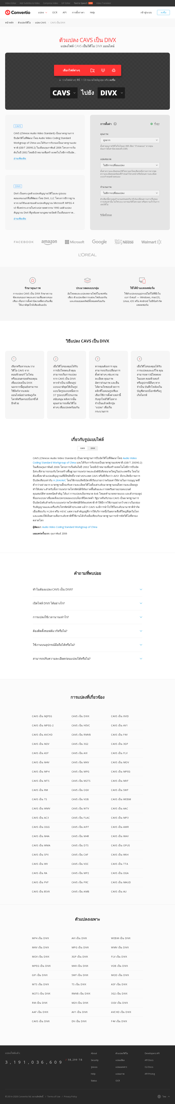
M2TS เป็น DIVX (41, 993)
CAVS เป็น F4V (119, 734)
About (94, 1053)
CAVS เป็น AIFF (80, 827)
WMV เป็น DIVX (120, 947)
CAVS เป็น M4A (40, 836)
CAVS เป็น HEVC (81, 725)
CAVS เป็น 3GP (119, 743)
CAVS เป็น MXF (119, 780)
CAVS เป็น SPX (40, 854)
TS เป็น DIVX (79, 984)
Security (94, 1060)
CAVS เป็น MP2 (80, 873)
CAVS (82, 448)
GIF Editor (65, 3)
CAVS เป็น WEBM (121, 799)
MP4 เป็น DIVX (40, 938)
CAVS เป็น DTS (80, 845)
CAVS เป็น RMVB (81, 734)
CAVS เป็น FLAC (81, 817)
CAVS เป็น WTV (80, 808)
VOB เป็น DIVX (119, 965)
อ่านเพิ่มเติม (20, 158)
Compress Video (50, 3)
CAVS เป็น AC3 (40, 817)
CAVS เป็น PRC (80, 882)
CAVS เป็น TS (39, 799)
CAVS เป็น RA (39, 873)
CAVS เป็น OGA (120, 873)
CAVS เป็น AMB (80, 891)
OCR (54, 12)
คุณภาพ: (104, 134)
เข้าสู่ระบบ (146, 12)
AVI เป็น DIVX (79, 938)
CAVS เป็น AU (119, 891)
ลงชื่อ (163, 12)
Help (92, 12)
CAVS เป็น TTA (119, 863)
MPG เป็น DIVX (80, 947)
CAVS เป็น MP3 (120, 817)
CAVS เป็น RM (40, 790)
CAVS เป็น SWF (119, 790)
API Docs (149, 1060)
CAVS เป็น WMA (41, 845)
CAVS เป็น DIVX (80, 716)
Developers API (152, 1053)
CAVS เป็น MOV (120, 762)
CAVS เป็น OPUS (120, 845)
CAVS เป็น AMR (120, 827)
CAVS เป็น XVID (120, 716)
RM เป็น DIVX (40, 1002)
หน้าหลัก (9, 22)
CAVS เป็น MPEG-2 (43, 725)
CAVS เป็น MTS (40, 780)
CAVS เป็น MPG (80, 771)
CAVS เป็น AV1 (119, 725)
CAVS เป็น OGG (41, 827)
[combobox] (130, 140)
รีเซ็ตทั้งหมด (106, 215)
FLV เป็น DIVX (119, 956)
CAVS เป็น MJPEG (42, 716)
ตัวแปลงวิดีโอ (24, 22)
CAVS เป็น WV (40, 863)
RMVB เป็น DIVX (81, 993)
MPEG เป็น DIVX (41, 965)
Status (94, 1080)
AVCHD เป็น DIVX (121, 1012)
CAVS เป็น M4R (80, 836)
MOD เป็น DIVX (120, 975)
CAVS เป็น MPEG (120, 771)
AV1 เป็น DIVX (80, 1012)
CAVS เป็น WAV (120, 836)
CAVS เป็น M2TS (81, 780)
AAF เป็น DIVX (40, 1012)
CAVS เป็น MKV (80, 762)
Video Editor (10, 3)
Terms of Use (53, 1096)
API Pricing (150, 1073)
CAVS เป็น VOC (80, 863)
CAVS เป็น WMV (41, 808)
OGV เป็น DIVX (119, 1002)
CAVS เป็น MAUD (121, 882)
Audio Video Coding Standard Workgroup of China (69, 527)
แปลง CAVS (40, 22)
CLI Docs (149, 1067)
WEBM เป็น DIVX (121, 938)
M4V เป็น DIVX (80, 965)
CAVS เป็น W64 (119, 854)
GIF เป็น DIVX (40, 975)
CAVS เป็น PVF (40, 882)
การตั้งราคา (78, 12)
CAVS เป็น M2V (40, 743)
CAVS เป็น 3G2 (80, 743)
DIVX (93, 448)
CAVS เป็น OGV (80, 790)
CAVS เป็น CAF (80, 854)
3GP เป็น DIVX (80, 956)
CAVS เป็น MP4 (40, 771)
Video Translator (103, 3)
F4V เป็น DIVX (119, 1021)
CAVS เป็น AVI (80, 753)
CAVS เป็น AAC (119, 808)
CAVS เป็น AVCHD (42, 734)
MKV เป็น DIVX (40, 947)
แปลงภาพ (120, 1073)
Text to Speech (81, 3)
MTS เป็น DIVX (40, 984)
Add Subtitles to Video (30, 3)
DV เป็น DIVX (79, 1021)
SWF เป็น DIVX (80, 975)
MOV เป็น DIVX (40, 956)
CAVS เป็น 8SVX (41, 891)
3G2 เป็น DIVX (119, 993)
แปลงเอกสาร (121, 1067)
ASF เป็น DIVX (119, 984)
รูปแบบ (94, 1067)
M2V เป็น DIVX (80, 1002)
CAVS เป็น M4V (40, 762)
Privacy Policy (70, 1096)
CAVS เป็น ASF (40, 753)
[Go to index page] (17, 11)
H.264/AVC (59, 480)
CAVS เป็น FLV (119, 753)
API (64, 12)
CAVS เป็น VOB (80, 799)
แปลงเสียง (120, 1060)
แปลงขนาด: (106, 159)
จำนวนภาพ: (106, 187)
